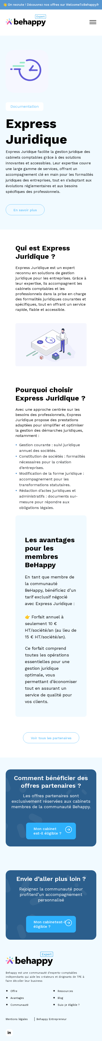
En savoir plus (25, 210)
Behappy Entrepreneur (52, 1019)
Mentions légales (17, 1019)
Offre (13, 991)
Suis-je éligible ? (68, 1005)
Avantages (17, 998)
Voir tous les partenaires (51, 738)
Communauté (19, 1005)
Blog (60, 998)
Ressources (65, 991)
